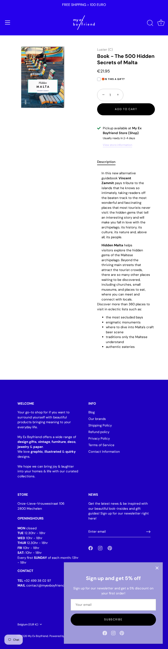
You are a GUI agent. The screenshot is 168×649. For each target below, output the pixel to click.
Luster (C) (105, 49)
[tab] (108, 161)
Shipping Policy (100, 425)
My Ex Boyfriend (38, 636)
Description (106, 162)
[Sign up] (148, 532)
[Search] (150, 23)
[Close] (157, 568)
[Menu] (7, 22)
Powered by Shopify (62, 636)
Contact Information (104, 451)
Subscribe (113, 619)
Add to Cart (126, 109)
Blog (91, 412)
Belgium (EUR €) (28, 624)
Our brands (97, 419)
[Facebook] (105, 633)
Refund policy (98, 432)
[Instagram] (113, 633)
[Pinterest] (122, 633)
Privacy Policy (99, 438)
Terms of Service (101, 445)
